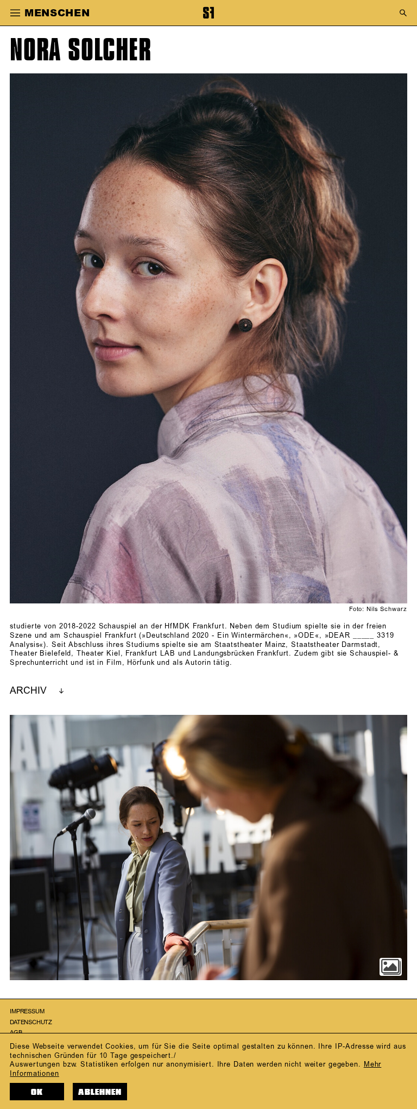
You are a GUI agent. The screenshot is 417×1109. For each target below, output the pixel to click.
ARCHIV (28, 691)
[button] (15, 13)
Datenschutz (31, 1022)
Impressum (27, 1011)
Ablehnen (100, 1092)
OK (37, 1092)
